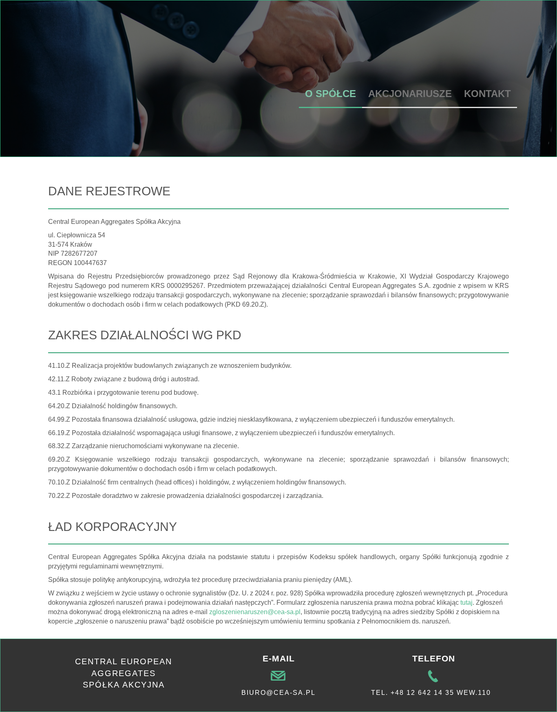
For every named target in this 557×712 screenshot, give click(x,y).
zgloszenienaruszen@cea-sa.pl (255, 611)
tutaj (466, 602)
